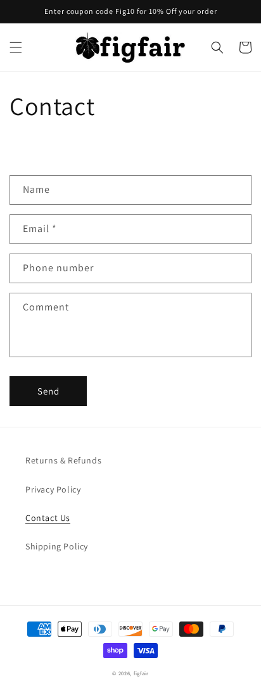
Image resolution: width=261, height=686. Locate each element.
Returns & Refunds (63, 460)
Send (48, 391)
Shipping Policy (56, 546)
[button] (16, 47)
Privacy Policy (52, 489)
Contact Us (47, 518)
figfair (141, 673)
